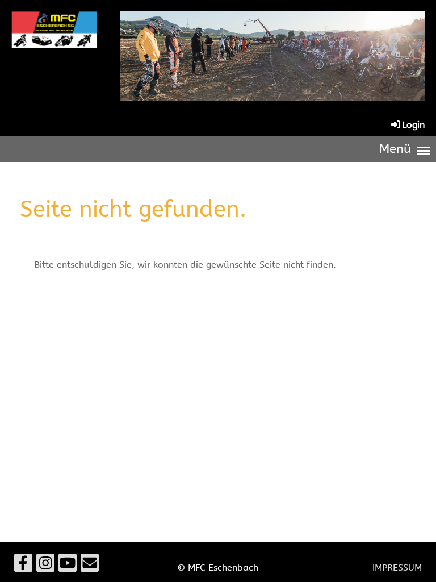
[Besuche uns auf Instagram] (45, 565)
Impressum (397, 567)
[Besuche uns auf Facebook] (23, 565)
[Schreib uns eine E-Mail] (90, 565)
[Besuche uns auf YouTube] (67, 565)
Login (413, 124)
